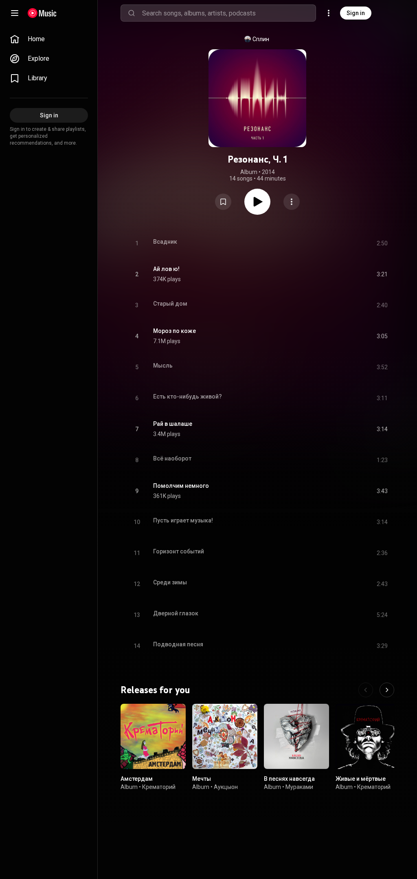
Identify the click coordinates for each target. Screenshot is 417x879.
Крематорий (159, 787)
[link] (48, 39)
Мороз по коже (174, 331)
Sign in (356, 13)
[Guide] (15, 13)
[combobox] (229, 13)
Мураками (299, 787)
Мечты (201, 778)
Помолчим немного (181, 485)
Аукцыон (226, 787)
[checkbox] (382, 274)
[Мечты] (224, 736)
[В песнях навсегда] (296, 736)
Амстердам (137, 778)
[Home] (42, 13)
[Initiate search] (131, 13)
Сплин (260, 39)
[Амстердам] (153, 736)
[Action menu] (291, 202)
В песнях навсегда (289, 778)
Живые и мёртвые (361, 778)
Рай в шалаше (172, 424)
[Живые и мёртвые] (368, 736)
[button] (223, 202)
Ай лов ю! (166, 269)
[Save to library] (223, 202)
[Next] (387, 690)
